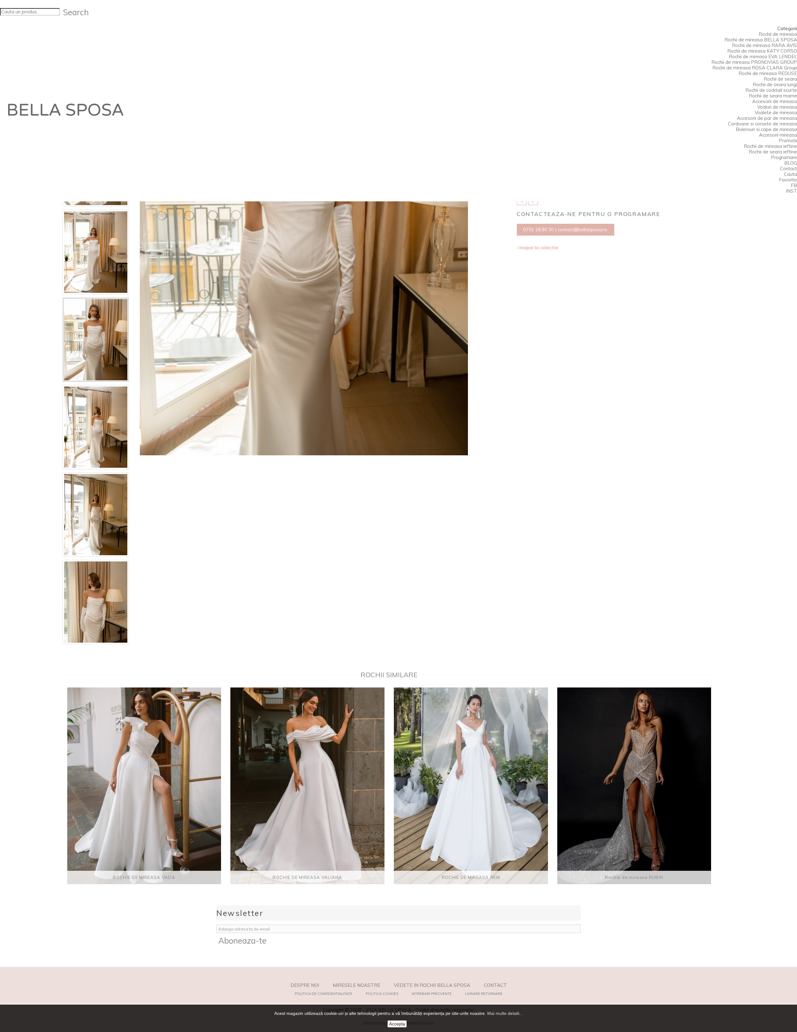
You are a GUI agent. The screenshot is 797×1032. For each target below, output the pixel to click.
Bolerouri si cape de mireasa (766, 129)
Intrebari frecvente (432, 994)
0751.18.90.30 (538, 229)
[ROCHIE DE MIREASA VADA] (144, 785)
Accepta (397, 1023)
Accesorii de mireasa (774, 101)
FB (794, 185)
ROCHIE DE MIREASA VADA (144, 877)
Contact (788, 168)
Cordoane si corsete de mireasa (762, 124)
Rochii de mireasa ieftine (770, 146)
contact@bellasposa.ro (582, 229)
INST (791, 191)
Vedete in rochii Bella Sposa (432, 985)
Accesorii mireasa (778, 135)
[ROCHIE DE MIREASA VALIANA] (307, 785)
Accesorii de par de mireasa (767, 118)
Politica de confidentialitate (323, 994)
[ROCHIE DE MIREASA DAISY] (96, 252)
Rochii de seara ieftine (773, 152)
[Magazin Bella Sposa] (65, 110)
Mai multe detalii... (505, 1013)
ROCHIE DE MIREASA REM (471, 877)
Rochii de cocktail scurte (771, 90)
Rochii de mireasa (778, 34)
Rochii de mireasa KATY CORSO (762, 51)
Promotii (788, 140)
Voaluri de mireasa (777, 107)
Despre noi (304, 985)
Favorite (788, 180)
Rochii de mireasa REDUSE (767, 73)
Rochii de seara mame (773, 96)
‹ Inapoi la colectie (537, 248)
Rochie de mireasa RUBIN (634, 877)
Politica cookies (382, 994)
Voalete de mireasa (776, 112)
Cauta (790, 174)
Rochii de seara (780, 79)
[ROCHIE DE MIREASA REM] (471, 785)
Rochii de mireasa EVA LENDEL (763, 56)
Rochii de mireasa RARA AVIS (764, 45)
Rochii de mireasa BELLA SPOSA (760, 40)
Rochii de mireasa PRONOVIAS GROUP (754, 62)
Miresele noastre (356, 985)
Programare (784, 157)
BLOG (790, 163)
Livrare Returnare (483, 994)
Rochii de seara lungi (775, 84)
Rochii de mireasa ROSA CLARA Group (754, 68)
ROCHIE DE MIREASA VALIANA (307, 877)
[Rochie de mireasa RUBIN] (634, 785)
